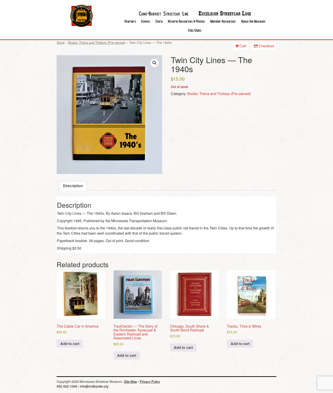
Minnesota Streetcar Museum (81, 16)
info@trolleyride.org (94, 386)
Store (159, 21)
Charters (130, 21)
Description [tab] (73, 185)
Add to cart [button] (69, 343)
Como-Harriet (163, 13)
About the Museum (253, 21)
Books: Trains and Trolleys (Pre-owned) (96, 42)
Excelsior (224, 13)
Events (145, 21)
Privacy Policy (150, 381)
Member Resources (223, 21)
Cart (242, 45)
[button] (154, 63)
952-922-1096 (67, 386)
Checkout (266, 45)
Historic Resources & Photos (186, 21)
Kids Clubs (194, 30)
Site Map (130, 381)
